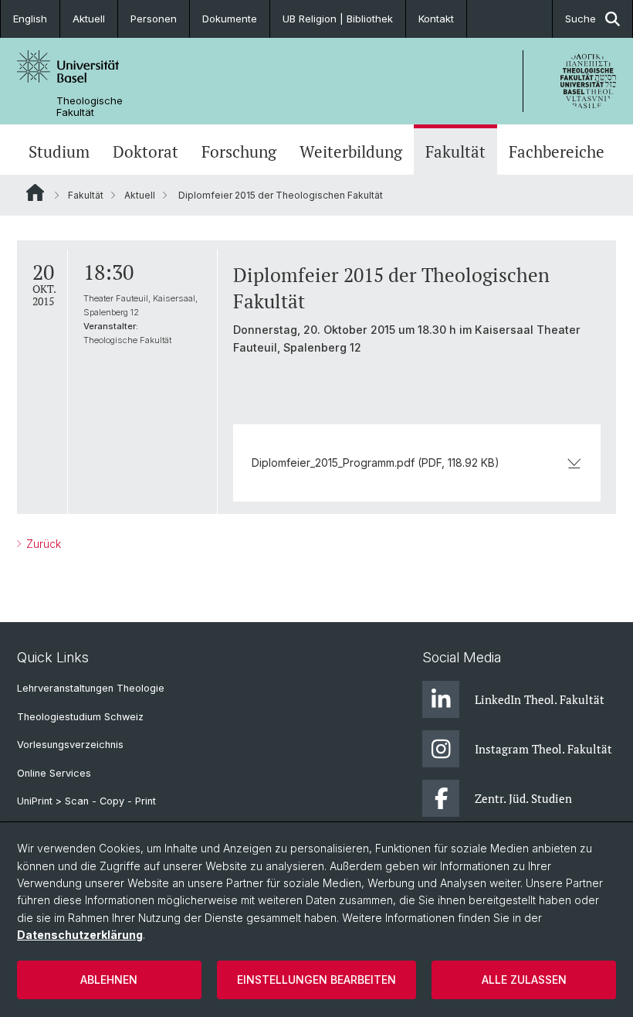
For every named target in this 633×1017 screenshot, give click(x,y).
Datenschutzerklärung (80, 934)
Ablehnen (108, 979)
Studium (59, 151)
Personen (153, 18)
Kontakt (436, 18)
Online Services (54, 773)
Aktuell (89, 18)
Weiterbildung (351, 151)
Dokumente (229, 18)
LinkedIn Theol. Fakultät (539, 699)
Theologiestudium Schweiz (80, 717)
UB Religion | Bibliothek (338, 18)
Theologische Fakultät (89, 106)
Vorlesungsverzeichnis (70, 744)
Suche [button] (580, 18)
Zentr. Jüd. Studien (523, 798)
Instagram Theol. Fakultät (543, 749)
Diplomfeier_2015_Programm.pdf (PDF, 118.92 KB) (375, 462)
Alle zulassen (524, 979)
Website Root (35, 192)
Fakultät (455, 151)
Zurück (42, 543)
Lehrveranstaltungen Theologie (90, 688)
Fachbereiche (556, 151)
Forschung (238, 151)
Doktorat (145, 151)
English (30, 18)
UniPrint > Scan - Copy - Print (86, 801)
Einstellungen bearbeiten (316, 979)
